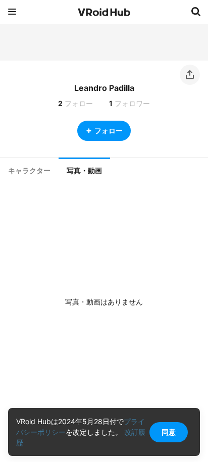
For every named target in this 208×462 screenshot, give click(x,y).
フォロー (108, 130)
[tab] (29, 170)
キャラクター (29, 171)
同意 (169, 432)
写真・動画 (84, 171)
